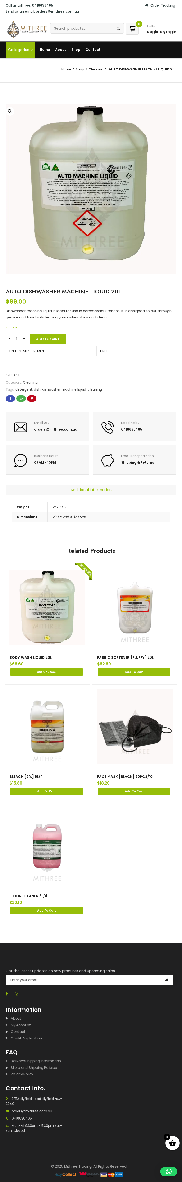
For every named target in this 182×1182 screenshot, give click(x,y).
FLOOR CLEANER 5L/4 (28, 896)
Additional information (91, 490)
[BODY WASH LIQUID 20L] (47, 607)
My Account (21, 1024)
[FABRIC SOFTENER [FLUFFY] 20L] (135, 607)
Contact (93, 49)
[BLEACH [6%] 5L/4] (47, 726)
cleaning (95, 389)
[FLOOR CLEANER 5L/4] (47, 846)
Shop (75, 49)
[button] (10, 111)
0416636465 (22, 1118)
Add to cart (47, 338)
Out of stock (46, 672)
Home (45, 49)
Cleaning (96, 69)
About (60, 49)
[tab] (91, 490)
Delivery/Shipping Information (36, 1060)
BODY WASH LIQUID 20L (30, 657)
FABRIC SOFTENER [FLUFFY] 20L (125, 657)
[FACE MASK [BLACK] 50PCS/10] (135, 726)
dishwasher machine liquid (64, 389)
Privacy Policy (22, 1074)
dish (37, 389)
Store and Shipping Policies (34, 1067)
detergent (23, 389)
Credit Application (26, 1038)
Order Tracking (162, 5)
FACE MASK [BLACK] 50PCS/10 (125, 776)
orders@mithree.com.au (32, 1111)
